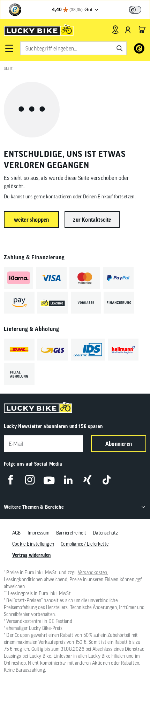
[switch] (135, 10)
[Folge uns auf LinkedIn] (68, 480)
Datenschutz (105, 533)
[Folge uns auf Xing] (87, 480)
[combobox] (73, 48)
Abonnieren (118, 444)
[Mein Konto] (128, 29)
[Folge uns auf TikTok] (106, 480)
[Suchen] (120, 48)
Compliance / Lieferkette (84, 544)
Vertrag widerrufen (31, 555)
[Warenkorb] (142, 29)
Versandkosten (92, 572)
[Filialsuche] (115, 29)
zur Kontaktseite (92, 219)
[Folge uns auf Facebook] (10, 480)
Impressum (39, 533)
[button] (9, 48)
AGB (16, 533)
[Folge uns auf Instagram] (30, 480)
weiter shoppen (31, 219)
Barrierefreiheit (71, 533)
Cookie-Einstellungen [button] (33, 544)
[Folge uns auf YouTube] (49, 480)
